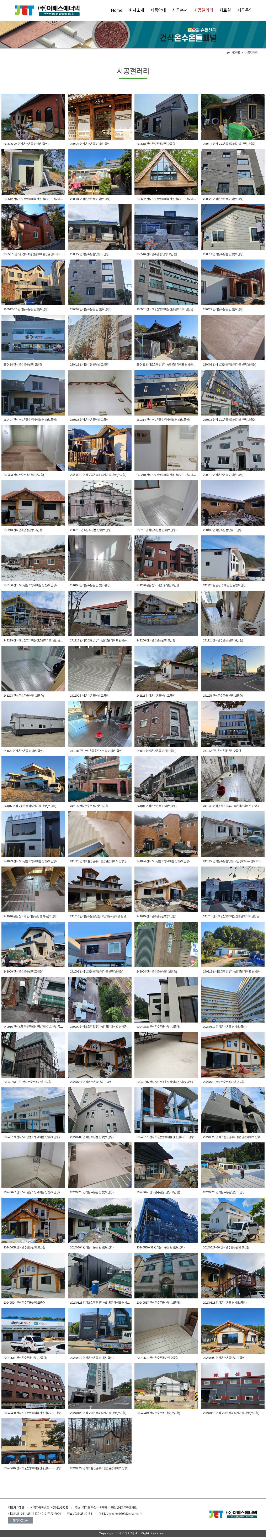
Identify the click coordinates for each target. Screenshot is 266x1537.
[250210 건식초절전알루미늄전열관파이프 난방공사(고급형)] (166, 448)
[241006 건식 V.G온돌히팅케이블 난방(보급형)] (100, 944)
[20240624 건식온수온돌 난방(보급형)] (166, 1165)
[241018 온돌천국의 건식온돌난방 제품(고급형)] (33, 889)
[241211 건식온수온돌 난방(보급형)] (233, 613)
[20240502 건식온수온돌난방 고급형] (233, 1331)
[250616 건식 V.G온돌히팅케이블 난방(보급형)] (233, 117)
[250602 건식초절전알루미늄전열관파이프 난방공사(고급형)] (166, 172)
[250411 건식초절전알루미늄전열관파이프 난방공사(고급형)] (166, 337)
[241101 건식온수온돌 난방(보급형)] (166, 779)
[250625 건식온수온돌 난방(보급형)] (100, 117)
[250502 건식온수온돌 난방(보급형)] (100, 282)
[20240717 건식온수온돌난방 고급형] (100, 1055)
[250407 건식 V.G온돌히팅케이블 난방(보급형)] (33, 393)
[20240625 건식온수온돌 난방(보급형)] (100, 1165)
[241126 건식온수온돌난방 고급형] (166, 668)
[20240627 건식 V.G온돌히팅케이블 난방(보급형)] (33, 1165)
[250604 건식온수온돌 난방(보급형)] (100, 172)
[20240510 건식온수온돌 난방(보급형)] (100, 1331)
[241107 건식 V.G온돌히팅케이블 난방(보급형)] (33, 779)
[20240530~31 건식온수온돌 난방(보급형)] (166, 1220)
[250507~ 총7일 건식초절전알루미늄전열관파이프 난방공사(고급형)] (33, 227)
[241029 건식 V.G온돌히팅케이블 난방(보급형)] (33, 834)
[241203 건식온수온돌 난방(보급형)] (33, 668)
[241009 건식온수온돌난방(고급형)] (33, 944)
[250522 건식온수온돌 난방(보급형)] (233, 172)
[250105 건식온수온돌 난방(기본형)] (100, 558)
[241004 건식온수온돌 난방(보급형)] (166, 944)
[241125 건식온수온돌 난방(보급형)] (233, 668)
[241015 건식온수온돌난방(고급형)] (166, 889)
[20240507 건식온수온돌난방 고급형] (166, 1331)
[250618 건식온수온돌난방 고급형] (166, 117)
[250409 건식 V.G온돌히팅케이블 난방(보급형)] (233, 337)
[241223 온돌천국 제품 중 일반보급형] (233, 558)
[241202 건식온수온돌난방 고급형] (100, 668)
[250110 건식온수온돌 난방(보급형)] (166, 503)
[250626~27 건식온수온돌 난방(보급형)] (33, 117)
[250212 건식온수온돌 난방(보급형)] (233, 448)
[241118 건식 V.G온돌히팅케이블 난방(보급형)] (100, 724)
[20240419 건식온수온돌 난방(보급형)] (166, 1386)
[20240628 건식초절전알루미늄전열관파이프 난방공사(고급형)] (233, 1110)
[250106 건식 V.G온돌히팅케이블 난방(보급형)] (33, 558)
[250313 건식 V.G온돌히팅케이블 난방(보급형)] (233, 393)
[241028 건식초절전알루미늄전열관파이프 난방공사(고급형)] (100, 834)
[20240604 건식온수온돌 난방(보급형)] (100, 1220)
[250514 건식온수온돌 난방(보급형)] (233, 227)
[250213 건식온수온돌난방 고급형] (33, 503)
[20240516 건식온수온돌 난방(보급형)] (233, 1275)
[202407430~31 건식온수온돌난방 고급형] (33, 1055)
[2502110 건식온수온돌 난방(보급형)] (100, 503)
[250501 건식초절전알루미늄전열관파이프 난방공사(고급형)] (166, 282)
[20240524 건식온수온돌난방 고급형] (33, 1275)
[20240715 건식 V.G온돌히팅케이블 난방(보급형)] (166, 1055)
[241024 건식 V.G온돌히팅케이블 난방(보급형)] (166, 834)
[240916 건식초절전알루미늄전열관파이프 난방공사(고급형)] (233, 944)
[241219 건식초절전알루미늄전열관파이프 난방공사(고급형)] (33, 613)
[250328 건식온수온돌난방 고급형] (100, 393)
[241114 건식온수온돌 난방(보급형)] (166, 724)
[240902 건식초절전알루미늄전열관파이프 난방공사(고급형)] (100, 1000)
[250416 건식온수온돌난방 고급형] (100, 337)
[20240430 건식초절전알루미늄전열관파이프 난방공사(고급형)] (33, 1386)
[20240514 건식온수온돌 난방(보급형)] (33, 1331)
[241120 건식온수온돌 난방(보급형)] (33, 724)
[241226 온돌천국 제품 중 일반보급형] (166, 558)
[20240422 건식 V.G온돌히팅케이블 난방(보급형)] (100, 1386)
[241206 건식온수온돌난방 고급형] (166, 613)
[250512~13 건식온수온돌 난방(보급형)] (33, 282)
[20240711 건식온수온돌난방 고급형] (233, 1055)
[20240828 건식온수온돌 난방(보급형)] (166, 1000)
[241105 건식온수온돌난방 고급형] (100, 779)
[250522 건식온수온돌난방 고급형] (100, 227)
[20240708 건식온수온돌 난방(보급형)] (100, 1110)
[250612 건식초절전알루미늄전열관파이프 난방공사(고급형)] (33, 172)
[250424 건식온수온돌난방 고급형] (33, 337)
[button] (20, 1520)
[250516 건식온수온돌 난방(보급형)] (166, 227)
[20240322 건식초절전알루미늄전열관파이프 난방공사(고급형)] (100, 1441)
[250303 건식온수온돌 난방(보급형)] (33, 448)
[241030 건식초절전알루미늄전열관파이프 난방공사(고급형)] (233, 779)
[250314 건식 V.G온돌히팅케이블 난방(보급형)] (166, 393)
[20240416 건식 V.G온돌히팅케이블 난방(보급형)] (233, 1386)
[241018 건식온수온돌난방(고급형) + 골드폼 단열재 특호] (100, 889)
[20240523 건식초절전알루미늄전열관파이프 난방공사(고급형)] (100, 1275)
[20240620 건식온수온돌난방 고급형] (233, 1165)
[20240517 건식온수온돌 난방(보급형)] (166, 1275)
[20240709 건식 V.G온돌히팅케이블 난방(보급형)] (33, 1110)
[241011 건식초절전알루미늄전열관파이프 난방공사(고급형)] (233, 889)
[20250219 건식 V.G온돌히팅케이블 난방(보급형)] (100, 448)
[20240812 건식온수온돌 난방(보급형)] (233, 1000)
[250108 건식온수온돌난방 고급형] (233, 503)
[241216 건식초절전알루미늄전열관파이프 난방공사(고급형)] (100, 613)
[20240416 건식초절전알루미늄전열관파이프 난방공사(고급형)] (33, 1441)
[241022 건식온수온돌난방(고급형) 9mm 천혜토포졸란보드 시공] (233, 834)
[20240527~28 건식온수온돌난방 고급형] (233, 1220)
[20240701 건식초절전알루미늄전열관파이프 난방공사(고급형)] (166, 1110)
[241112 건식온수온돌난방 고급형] (233, 724)
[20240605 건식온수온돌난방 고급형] (33, 1220)
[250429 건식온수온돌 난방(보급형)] (233, 282)
